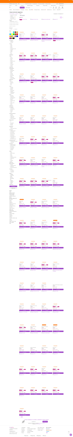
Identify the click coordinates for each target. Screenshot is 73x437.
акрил (11, 44)
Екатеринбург (12, 70)
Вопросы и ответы (41, 428)
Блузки (16, 5)
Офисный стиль (49, 9)
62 (14, 24)
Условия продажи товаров (31, 428)
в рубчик (11, 114)
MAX (47, 432)
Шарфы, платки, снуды (12, 221)
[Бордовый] (15, 32)
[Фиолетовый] (10, 38)
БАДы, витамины (53, 5)
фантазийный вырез (13, 138)
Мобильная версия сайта (13, 433)
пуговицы (11, 160)
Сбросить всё (13, 188)
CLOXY (11, 183)
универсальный (12, 21)
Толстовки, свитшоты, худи (13, 217)
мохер (11, 53)
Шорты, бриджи (11, 222)
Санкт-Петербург (12, 78)
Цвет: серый (22, 15)
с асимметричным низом (13, 141)
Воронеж (11, 69)
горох (11, 101)
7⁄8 (10, 120)
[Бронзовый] (17, 32)
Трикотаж (54, 9)
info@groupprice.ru (12, 431)
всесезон (11, 81)
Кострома (11, 74)
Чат (57, 3)
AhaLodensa (12, 175)
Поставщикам (29, 430)
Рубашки (10, 214)
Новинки (10, 9)
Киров (11, 72)
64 (16, 24)
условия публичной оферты (42, 423)
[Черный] (13, 38)
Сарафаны (11, 215)
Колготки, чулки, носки (12, 203)
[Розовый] (13, 36)
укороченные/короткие (13, 167)
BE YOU (11, 177)
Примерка (23, 430)
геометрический (12, 100)
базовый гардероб (12, 144)
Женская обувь (45, 5)
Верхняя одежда (11, 193)
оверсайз (11, 149)
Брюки (10, 191)
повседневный (12, 92)
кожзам (11, 63)
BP (10, 179)
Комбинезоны (11, 204)
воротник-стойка (12, 133)
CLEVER (11, 182)
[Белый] (12, 32)
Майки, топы (11, 209)
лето (11, 84)
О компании (23, 427)
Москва (11, 76)
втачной (11, 127)
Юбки (10, 223)
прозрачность (12, 117)
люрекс (11, 51)
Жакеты (10, 200)
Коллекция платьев (37, 9)
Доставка (23, 428)
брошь (11, 155)
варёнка (11, 99)
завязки (11, 156)
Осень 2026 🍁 (31, 9)
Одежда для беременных (13, 211)
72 (13, 26)
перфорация (12, 158)
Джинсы (10, 197)
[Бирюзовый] (13, 32)
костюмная (11, 64)
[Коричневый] (15, 34)
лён (10, 52)
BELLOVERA (12, 178)
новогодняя (12, 148)
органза (11, 66)
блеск (11, 154)
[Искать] (49, 7)
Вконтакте (48, 428)
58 (11, 24)
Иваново (11, 71)
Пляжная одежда (11, 213)
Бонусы (23, 432)
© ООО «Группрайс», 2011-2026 (13, 432)
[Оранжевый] (10, 36)
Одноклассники (48, 430)
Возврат (23, 431)
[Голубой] (10, 34)
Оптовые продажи (30, 431)
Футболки (10, 220)
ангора (11, 45)
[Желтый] (12, 34)
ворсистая (11, 115)
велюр (11, 46)
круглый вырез (12, 135)
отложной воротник (13, 136)
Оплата (28, 427)
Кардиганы (16, 13)
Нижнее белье (62, 5)
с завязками (12, 171)
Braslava (11, 180)
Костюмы (22, 5)
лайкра (11, 50)
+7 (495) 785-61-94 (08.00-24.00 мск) (13, 429)
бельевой (11, 87)
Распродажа (22, 9)
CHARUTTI (11, 181)
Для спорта (11, 199)
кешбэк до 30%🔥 (47, 3)
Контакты (28, 432)
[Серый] (15, 36)
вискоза (11, 47)
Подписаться (45, 421)
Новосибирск (12, 77)
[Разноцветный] (12, 36)
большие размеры (12, 145)
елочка (11, 103)
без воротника (12, 131)
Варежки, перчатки (12, 192)
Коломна (11, 73)
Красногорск (12, 75)
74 (14, 26)
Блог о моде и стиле (41, 427)
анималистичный (12, 97)
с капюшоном (12, 137)
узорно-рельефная (13, 118)
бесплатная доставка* (28, 3)
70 (11, 26)
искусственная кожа (13, 48)
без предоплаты (35, 3)
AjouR (11, 176)
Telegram (47, 431)
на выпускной (12, 147)
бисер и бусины (12, 153)
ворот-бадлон (12, 132)
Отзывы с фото (40, 430)
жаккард (11, 62)
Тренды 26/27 (59, 9)
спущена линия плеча (13, 128)
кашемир (11, 49)
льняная (11, 65)
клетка (11, 104)
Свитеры (10, 216)
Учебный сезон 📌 (43, 9)
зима (11, 83)
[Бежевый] (10, 32)
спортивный (12, 93)
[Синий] (17, 36)
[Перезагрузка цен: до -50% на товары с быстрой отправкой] (36, 1)
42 (16, 21)
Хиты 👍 (26, 9)
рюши (11, 161)
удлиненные (12, 166)
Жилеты (10, 201)
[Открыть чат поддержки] (71, 435)
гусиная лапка (12, 102)
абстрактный (12, 96)
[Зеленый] (13, 34)
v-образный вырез (12, 130)
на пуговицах (12, 170)
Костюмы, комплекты (12, 205)
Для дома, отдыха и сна (13, 198)
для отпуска (12, 146)
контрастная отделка (13, 157)
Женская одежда (11, 13)
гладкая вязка (12, 116)
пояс (11, 159)
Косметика (37, 5)
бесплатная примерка (41, 3)
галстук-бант (12, 134)
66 (17, 24)
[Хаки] (12, 38)
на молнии (11, 169)
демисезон (11, 82)
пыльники (11, 42)
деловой (11, 89)
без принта (11, 98)
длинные (11, 164)
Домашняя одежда (30, 5)
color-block (11, 95)
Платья (10, 5)
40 (15, 21)
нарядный (11, 91)
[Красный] (17, 34)
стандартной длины (13, 165)
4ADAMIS (11, 174)
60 (13, 24)
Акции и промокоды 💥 (16, 9)
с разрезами (12, 142)
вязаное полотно (12, 61)
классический (12, 90)
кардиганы (11, 41)
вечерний (11, 88)
